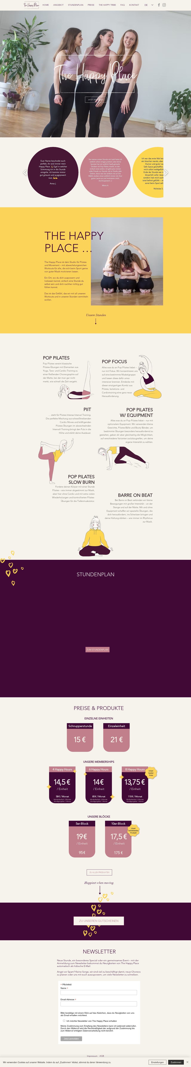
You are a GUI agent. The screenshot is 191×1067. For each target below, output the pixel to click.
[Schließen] (187, 1062)
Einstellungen (157, 1062)
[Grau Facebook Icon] (159, 5)
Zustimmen (176, 1062)
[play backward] (25, 172)
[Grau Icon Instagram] (164, 5)
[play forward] (166, 172)
